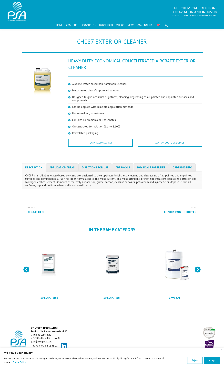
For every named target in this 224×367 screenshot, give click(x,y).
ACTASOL (175, 298)
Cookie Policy (19, 362)
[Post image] (49, 265)
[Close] (222, 349)
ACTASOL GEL (112, 298)
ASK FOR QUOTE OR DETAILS (169, 142)
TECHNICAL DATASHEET (100, 142)
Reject (195, 360)
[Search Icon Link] (166, 25)
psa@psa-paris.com (41, 341)
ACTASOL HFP (49, 298)
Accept (212, 360)
